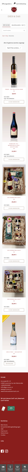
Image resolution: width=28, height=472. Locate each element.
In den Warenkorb (14, 102)
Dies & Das (6, 25)
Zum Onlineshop (21, 4)
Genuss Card (10, 398)
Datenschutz (4, 433)
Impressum (4, 431)
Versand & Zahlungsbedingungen (10, 427)
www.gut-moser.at (6, 389)
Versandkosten (10, 98)
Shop (7, 36)
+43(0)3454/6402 (5, 385)
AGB (2, 429)
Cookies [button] (3, 435)
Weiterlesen (9, 363)
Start (3, 36)
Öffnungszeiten (6, 4)
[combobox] (14, 48)
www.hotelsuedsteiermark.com (10, 391)
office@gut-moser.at (7, 387)
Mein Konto (4, 425)
